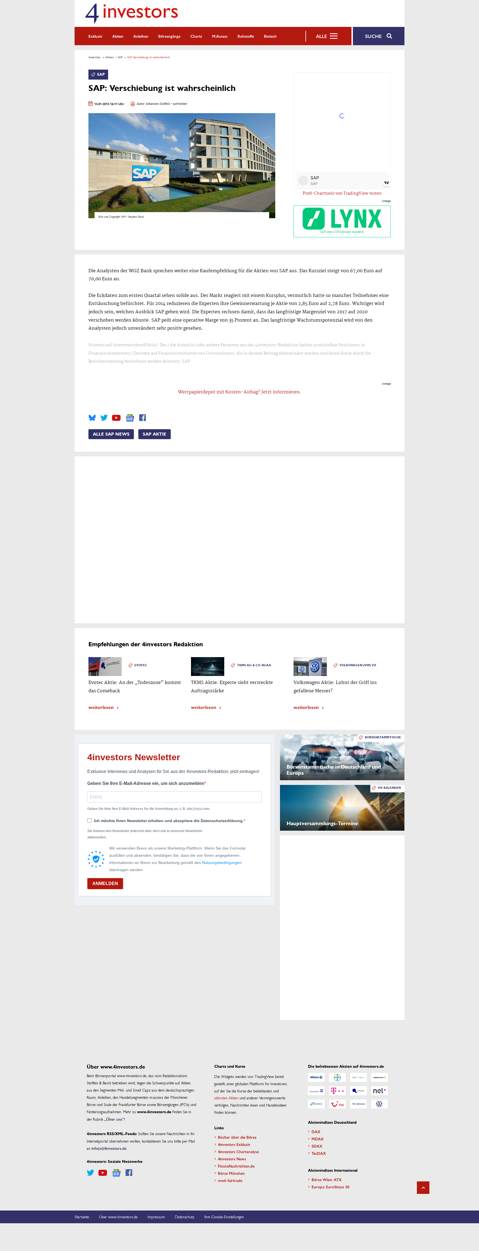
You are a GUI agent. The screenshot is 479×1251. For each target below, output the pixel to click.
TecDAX (319, 1153)
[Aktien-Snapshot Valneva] (358, 1104)
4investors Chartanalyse (238, 1151)
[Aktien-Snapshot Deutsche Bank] (316, 1090)
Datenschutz (184, 1216)
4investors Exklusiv (234, 1144)
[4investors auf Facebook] (142, 418)
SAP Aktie (154, 434)
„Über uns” (114, 1119)
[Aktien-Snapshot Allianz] (316, 1077)
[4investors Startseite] (131, 13)
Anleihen (140, 36)
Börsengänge (169, 36)
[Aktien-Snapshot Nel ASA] (379, 1090)
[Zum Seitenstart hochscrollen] (423, 1187)
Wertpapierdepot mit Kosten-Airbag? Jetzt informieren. (239, 392)
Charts (196, 36)
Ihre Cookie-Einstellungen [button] (224, 1216)
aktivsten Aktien (226, 1097)
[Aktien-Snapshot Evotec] (358, 1090)
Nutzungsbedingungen (222, 862)
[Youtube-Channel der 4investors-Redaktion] (116, 418)
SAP (120, 57)
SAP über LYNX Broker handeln (342, 232)
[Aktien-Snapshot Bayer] (337, 1077)
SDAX (317, 1146)
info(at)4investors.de (108, 1148)
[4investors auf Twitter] (104, 418)
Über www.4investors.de (118, 1216)
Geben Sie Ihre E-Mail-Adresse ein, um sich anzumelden (145, 783)
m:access (220, 36)
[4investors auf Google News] (130, 418)
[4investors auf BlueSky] (92, 418)
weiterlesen (101, 706)
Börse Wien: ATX (327, 1179)
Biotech (270, 36)
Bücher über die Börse (237, 1137)
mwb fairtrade (230, 1180)
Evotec (140, 665)
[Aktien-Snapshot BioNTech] (358, 1077)
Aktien (117, 36)
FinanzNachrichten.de (236, 1166)
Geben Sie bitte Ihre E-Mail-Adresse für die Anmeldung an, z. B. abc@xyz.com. (148, 809)
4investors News (232, 1158)
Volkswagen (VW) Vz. (358, 665)
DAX (316, 1131)
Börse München (231, 1173)
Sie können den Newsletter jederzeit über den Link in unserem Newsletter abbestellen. (145, 834)
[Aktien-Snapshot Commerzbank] (379, 1077)
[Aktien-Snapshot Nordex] (316, 1104)
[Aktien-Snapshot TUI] (337, 1104)
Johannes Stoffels (158, 104)
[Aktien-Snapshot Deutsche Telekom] (337, 1090)
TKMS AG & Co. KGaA (254, 665)
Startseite (82, 1216)
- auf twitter (178, 104)
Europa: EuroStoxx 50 (330, 1186)
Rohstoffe (246, 36)
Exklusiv (95, 36)
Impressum (156, 1216)
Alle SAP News (111, 434)
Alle (321, 36)
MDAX (318, 1138)
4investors (94, 57)
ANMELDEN (105, 883)
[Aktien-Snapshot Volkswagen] (379, 1104)
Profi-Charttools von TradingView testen (342, 193)
